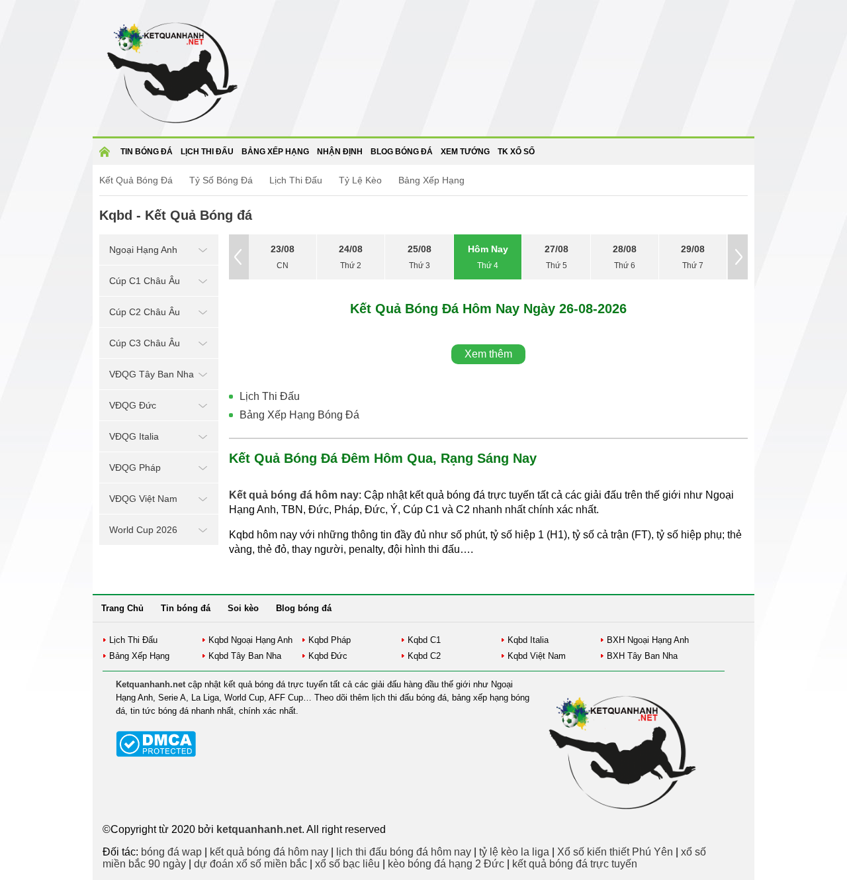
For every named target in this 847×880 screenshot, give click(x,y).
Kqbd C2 (424, 656)
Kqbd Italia (528, 640)
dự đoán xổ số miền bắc (250, 863)
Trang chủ (106, 156)
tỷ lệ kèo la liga (514, 851)
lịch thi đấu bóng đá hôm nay (403, 851)
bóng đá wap (171, 851)
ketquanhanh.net (259, 829)
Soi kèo (243, 608)
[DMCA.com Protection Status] (156, 754)
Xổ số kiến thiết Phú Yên (615, 851)
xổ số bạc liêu (347, 863)
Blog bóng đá (402, 151)
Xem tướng (465, 151)
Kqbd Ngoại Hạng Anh (250, 640)
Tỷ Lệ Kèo (360, 180)
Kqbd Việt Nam (537, 656)
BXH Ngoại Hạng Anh (648, 640)
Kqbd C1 (424, 640)
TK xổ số (516, 151)
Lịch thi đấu (207, 151)
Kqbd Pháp (329, 640)
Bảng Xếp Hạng (431, 180)
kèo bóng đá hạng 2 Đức (446, 863)
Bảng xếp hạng (275, 151)
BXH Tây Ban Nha (642, 656)
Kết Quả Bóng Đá (136, 180)
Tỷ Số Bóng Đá (221, 180)
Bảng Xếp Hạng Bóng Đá (299, 414)
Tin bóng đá (146, 151)
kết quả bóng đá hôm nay (269, 851)
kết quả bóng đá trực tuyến (574, 863)
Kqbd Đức (327, 656)
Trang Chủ (122, 608)
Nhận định (340, 151)
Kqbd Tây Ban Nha (244, 656)
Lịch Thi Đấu (295, 180)
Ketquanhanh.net (150, 684)
